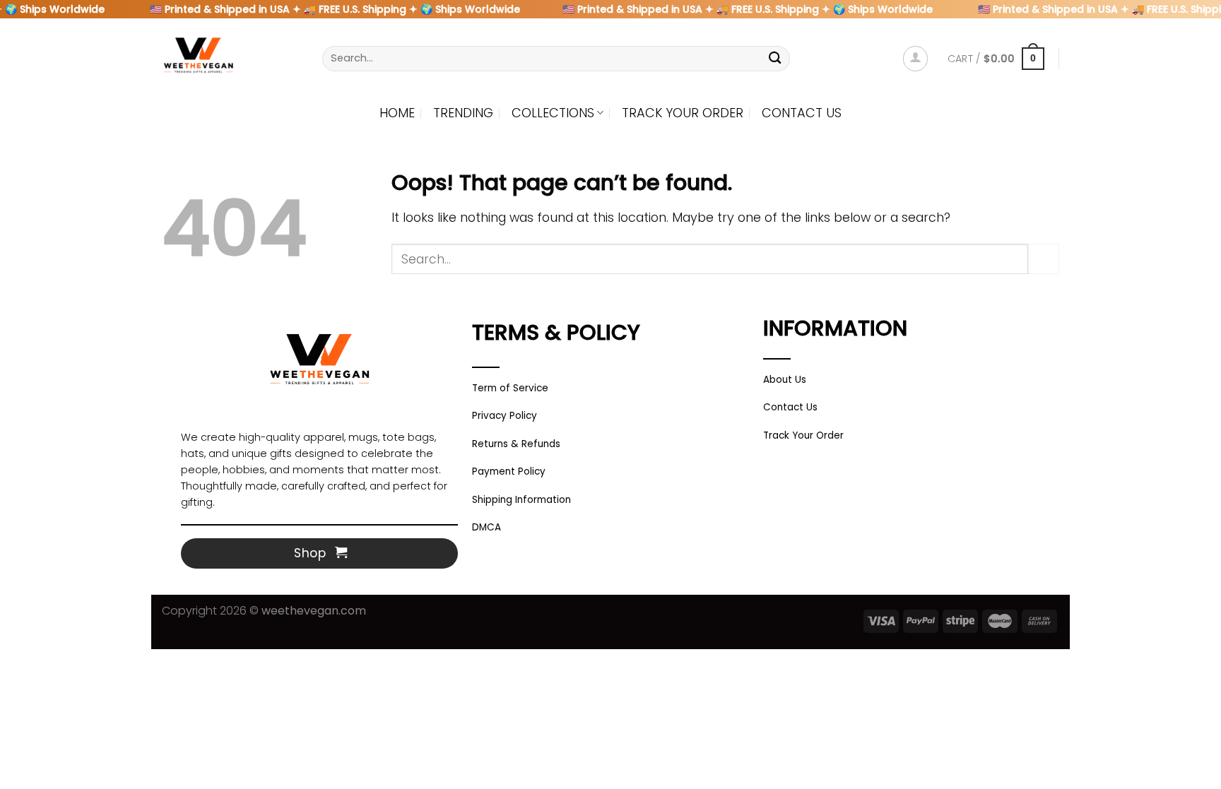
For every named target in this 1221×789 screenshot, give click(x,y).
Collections (553, 112)
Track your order (682, 112)
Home (397, 112)
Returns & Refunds (516, 444)
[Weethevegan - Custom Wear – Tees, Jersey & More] (231, 58)
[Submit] (775, 58)
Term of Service (510, 388)
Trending (463, 112)
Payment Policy (508, 471)
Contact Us (802, 112)
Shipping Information (521, 499)
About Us (784, 379)
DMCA (486, 527)
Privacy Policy (504, 415)
